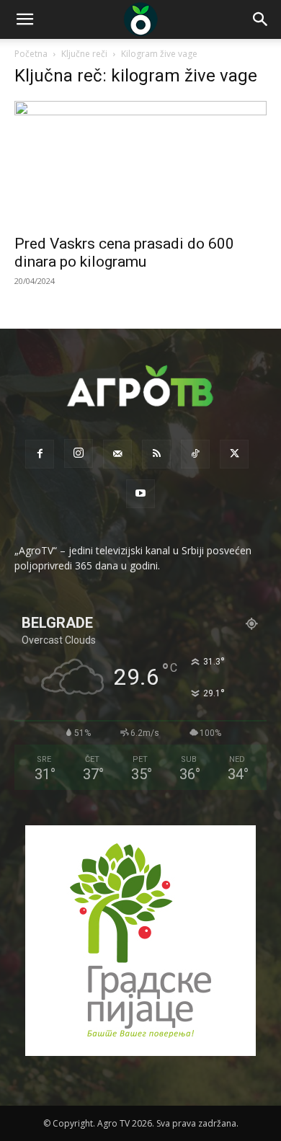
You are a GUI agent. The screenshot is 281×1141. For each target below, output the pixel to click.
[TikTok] (195, 454)
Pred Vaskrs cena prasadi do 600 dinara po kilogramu (124, 252)
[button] (24, 19)
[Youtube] (140, 493)
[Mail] (117, 454)
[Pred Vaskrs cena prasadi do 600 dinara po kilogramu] (140, 163)
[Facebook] (39, 454)
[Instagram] (78, 453)
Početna (31, 54)
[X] (234, 454)
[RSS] (156, 454)
